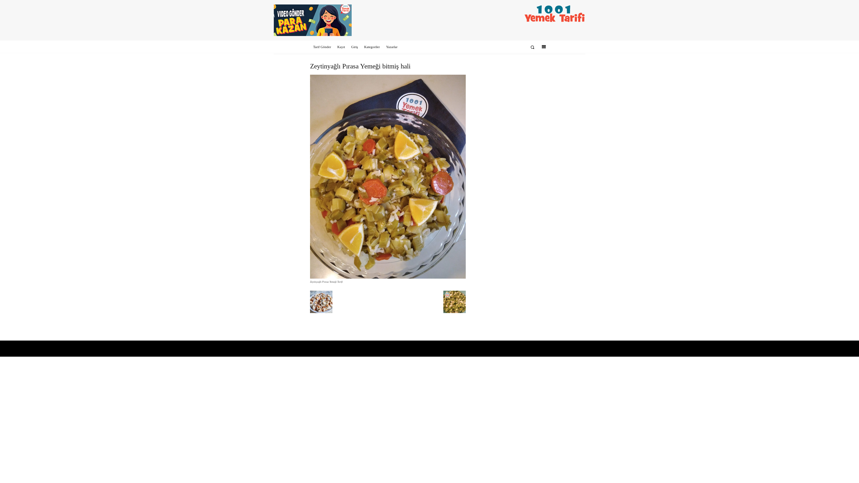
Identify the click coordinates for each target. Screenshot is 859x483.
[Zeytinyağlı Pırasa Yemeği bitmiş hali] (388, 277)
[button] (532, 47)
